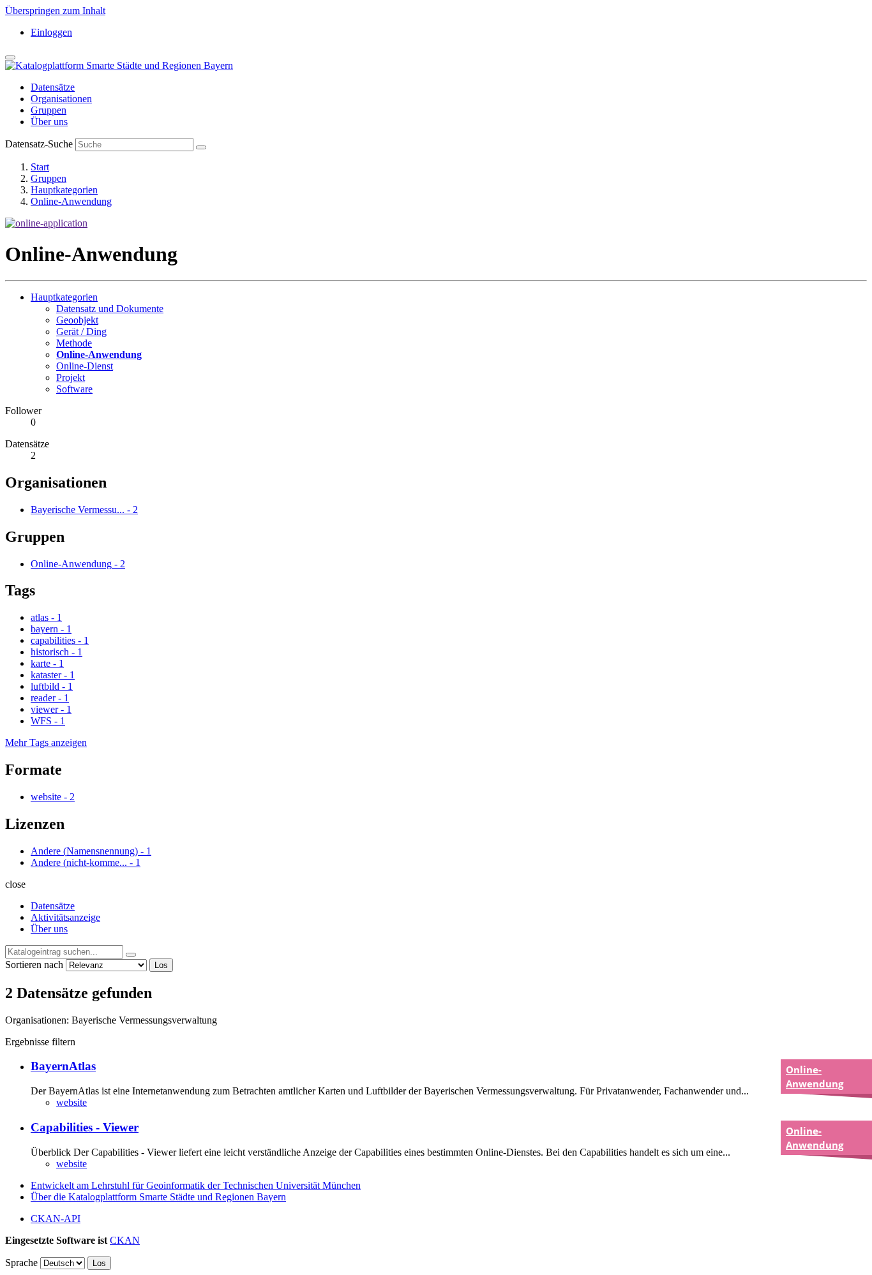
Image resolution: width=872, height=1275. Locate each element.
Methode (74, 343)
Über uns (49, 121)
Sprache (21, 1262)
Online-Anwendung (71, 201)
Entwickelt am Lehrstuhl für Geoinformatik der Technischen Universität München (196, 1185)
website (71, 1102)
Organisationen (61, 98)
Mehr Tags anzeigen (46, 742)
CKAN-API (55, 1218)
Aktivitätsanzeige (65, 917)
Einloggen (51, 32)
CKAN (125, 1240)
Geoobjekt (77, 320)
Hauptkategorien (64, 189)
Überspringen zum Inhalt (55, 10)
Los (161, 965)
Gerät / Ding (81, 331)
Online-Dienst (84, 366)
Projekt (70, 377)
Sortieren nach (34, 964)
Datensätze (53, 87)
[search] (131, 955)
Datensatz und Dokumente (109, 308)
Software (74, 389)
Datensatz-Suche (39, 143)
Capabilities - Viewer (85, 1127)
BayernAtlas (63, 1066)
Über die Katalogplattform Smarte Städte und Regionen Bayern (158, 1196)
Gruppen (48, 110)
